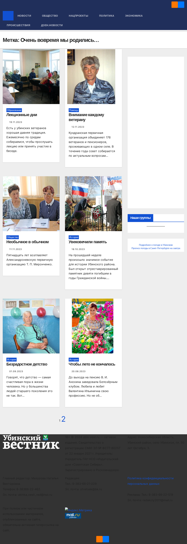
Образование (14, 110)
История (73, 237)
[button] (182, 20)
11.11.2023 (15, 249)
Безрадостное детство (26, 364)
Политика (107, 15)
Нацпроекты (79, 15)
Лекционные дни (21, 114)
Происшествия (19, 25)
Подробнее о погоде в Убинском (156, 245)
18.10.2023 (78, 249)
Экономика (134, 15)
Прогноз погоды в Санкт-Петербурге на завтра (155, 248)
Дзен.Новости (52, 25)
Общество (50, 15)
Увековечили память (88, 242)
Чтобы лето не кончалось (92, 364)
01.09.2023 (16, 371)
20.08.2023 (79, 371)
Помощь (73, 110)
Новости (25, 15)
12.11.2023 (78, 126)
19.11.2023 (15, 122)
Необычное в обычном (27, 242)
